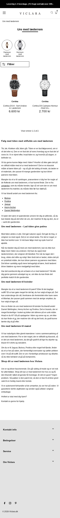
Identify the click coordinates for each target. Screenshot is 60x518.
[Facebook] (4, 503)
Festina (7, 201)
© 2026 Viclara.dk (10, 511)
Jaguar (7, 204)
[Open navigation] (8, 12)
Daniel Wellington (12, 210)
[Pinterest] (16, 503)
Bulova (7, 198)
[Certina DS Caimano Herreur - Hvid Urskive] (45, 85)
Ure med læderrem (10, 21)
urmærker (5, 186)
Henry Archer (10, 207)
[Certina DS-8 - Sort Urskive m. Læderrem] (15, 85)
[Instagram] (10, 503)
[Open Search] (52, 12)
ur (15, 318)
